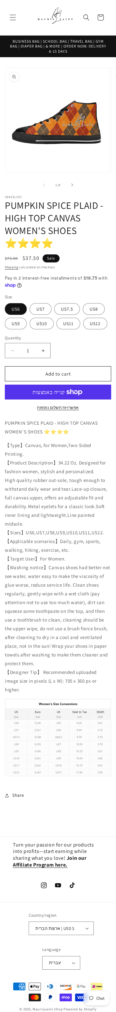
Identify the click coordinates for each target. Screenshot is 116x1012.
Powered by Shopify (80, 1009)
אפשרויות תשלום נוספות (58, 407)
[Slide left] (44, 185)
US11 (68, 323)
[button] (13, 17)
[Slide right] (72, 185)
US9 (16, 323)
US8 (94, 309)
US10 (41, 323)
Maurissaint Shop (48, 1009)
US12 (95, 323)
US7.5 (67, 309)
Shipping (11, 267)
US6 (16, 309)
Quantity (13, 338)
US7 (40, 309)
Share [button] (18, 795)
